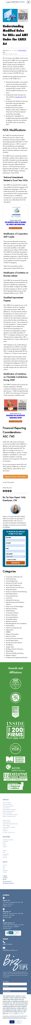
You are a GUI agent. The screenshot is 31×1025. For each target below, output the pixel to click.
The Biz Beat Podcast (12, 640)
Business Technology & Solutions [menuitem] (9, 809)
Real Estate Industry (11, 594)
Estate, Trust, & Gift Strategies (14, 606)
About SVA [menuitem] (5, 865)
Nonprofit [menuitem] (5, 855)
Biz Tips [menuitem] (4, 879)
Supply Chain (10, 647)
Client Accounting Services (14, 628)
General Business (11, 579)
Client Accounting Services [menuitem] (8, 806)
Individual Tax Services (12, 600)
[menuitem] (7, 881)
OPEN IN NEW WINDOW (15, 228)
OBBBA (8, 632)
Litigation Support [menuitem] (6, 825)
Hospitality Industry (11, 619)
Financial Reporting (11, 581)
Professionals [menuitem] (5, 870)
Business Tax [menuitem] (5, 829)
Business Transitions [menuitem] (7, 822)
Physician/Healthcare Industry (15, 653)
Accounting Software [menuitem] (7, 804)
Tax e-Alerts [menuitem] (5, 872)
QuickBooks (9, 645)
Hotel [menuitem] (4, 852)
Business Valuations (11, 615)
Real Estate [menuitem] (5, 857)
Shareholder (9, 651)
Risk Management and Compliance (16, 623)
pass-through (19, 97)
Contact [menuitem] (5, 877)
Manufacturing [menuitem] (6, 854)
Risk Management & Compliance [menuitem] (9, 827)
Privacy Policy (20, 1013)
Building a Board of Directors (14, 649)
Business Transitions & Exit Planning (16, 591)
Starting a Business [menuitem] (6, 820)
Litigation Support (11, 655)
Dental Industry (10, 611)
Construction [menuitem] (5, 841)
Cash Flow (9, 598)
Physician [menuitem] (4, 845)
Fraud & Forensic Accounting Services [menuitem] (10, 823)
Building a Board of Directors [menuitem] (8, 811)
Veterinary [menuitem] (5, 846)
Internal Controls (11, 636)
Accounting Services (12, 596)
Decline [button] (18, 1022)
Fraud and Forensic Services (14, 638)
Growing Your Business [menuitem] (7, 813)
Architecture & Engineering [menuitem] (8, 839)
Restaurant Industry (11, 621)
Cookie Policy (11, 1013)
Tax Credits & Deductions (13, 585)
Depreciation (10, 630)
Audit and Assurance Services (15, 587)
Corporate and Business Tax (14, 577)
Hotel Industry (10, 625)
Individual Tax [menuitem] (5, 830)
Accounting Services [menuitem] (7, 802)
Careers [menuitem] (5, 876)
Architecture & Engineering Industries (17, 657)
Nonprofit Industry (11, 589)
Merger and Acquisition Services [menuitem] (9, 816)
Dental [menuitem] (4, 843)
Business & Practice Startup (14, 642)
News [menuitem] (4, 868)
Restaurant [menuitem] (5, 850)
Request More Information (15, 477)
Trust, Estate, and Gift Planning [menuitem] (9, 832)
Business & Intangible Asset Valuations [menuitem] (10, 814)
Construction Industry (12, 613)
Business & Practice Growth (14, 583)
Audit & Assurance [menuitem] (6, 807)
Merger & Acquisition (12, 634)
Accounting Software (12, 617)
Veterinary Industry (11, 609)
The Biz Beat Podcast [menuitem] (8, 883)
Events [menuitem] (4, 866)
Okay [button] (12, 1022)
